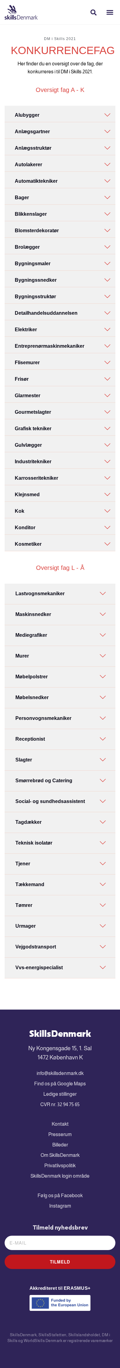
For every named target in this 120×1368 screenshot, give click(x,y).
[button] (109, 12)
